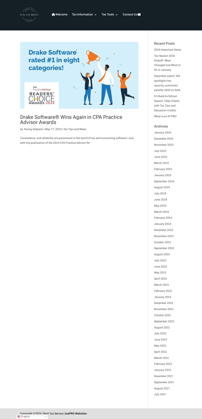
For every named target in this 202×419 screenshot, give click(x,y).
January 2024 (162, 224)
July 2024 (160, 193)
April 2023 (160, 279)
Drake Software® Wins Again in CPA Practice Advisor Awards (71, 119)
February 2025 (163, 169)
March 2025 (161, 163)
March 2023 (161, 285)
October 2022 (162, 315)
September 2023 (164, 248)
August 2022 (162, 327)
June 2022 (160, 340)
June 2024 (160, 200)
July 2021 (160, 394)
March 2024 (161, 212)
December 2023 (163, 230)
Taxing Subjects (33, 129)
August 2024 (162, 187)
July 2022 (160, 333)
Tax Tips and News (74, 129)
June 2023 (160, 267)
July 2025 (160, 151)
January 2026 (162, 133)
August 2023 (162, 254)
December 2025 (163, 139)
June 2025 (160, 157)
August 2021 (162, 388)
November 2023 (164, 236)
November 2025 (164, 145)
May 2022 (160, 346)
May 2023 (160, 273)
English (25, 416)
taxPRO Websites (76, 413)
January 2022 (162, 370)
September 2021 (164, 382)
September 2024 (164, 181)
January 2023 (162, 297)
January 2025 (162, 175)
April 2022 (160, 352)
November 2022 (164, 309)
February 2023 (163, 291)
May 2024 (160, 206)
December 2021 (163, 376)
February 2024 (163, 218)
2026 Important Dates (167, 50)
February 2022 (163, 364)
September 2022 (164, 321)
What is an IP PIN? (165, 116)
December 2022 (163, 303)
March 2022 (161, 358)
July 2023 (160, 260)
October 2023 (162, 242)
